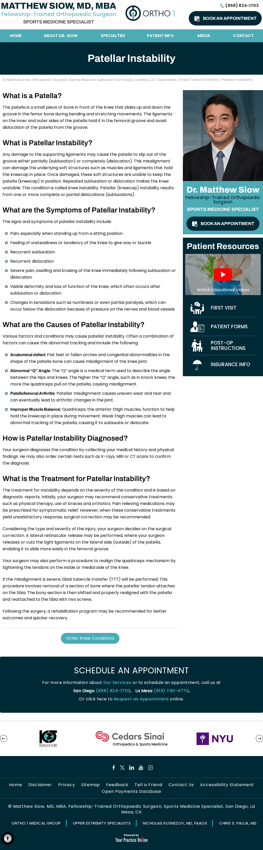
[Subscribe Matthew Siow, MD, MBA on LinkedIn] (131, 767)
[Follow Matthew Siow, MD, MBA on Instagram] (150, 767)
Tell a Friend (148, 785)
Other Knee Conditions (90, 638)
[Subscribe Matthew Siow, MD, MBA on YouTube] (141, 767)
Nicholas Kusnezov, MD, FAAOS (175, 823)
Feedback (117, 785)
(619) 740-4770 (171, 691)
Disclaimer (40, 785)
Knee (184, 80)
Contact (243, 36)
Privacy (66, 785)
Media (204, 36)
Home (16, 36)
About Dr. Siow (61, 36)
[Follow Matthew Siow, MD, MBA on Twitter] (122, 767)
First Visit (223, 307)
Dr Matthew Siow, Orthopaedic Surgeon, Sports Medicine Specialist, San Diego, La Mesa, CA (78, 80)
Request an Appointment (141, 699)
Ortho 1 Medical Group (36, 823)
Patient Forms (229, 326)
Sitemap (90, 785)
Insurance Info (230, 364)
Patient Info (160, 36)
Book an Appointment (230, 18)
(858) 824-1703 (242, 5)
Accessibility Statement (227, 785)
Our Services (117, 682)
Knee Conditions (205, 80)
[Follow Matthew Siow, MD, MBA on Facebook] (112, 767)
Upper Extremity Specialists (102, 823)
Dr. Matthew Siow (222, 189)
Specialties (113, 36)
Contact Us (181, 785)
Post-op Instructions (228, 345)
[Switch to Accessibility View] (7, 838)
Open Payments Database (131, 791)
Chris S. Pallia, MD (238, 823)
